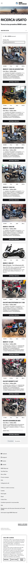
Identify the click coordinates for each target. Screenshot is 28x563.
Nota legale (3, 493)
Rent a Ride (3, 474)
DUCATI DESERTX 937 (10, 381)
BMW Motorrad (4, 468)
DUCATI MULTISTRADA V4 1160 (14, 302)
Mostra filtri (5, 30)
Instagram (4, 457)
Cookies (3, 490)
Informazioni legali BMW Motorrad (9, 512)
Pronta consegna (5, 477)
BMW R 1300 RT (8, 108)
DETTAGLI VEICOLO (14, 81)
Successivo (17, 441)
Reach (2, 496)
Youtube (4, 461)
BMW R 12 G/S (8, 342)
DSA (2, 505)
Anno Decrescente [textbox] (9, 42)
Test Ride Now (4, 471)
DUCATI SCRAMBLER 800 (11, 420)
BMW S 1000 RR (8, 226)
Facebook (4, 453)
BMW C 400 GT (8, 263)
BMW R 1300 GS (8, 187)
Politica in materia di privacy (7, 487)
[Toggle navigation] (2, 3)
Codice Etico (4, 499)
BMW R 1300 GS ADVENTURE (13, 69)
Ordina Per (6, 40)
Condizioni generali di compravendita (10, 502)
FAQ (2, 480)
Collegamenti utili (5, 483)
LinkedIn (4, 464)
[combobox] (14, 42)
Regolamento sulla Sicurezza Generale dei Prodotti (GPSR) (13, 509)
